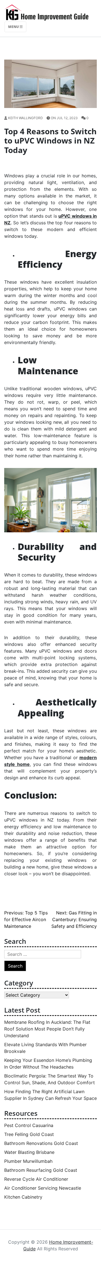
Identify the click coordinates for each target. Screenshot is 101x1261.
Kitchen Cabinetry (23, 1197)
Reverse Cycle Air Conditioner (36, 1179)
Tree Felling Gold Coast (29, 1134)
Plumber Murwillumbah (28, 1161)
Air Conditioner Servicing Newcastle (42, 1188)
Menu (14, 26)
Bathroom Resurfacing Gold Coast (40, 1170)
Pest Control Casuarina (28, 1125)
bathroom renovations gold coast (41, 1143)
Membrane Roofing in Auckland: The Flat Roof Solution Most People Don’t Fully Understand (47, 1028)
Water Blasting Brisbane (29, 1152)
